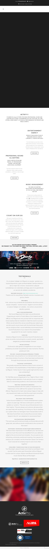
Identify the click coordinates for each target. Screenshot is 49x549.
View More (34, 153)
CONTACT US (24, 462)
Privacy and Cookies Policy (11, 544)
